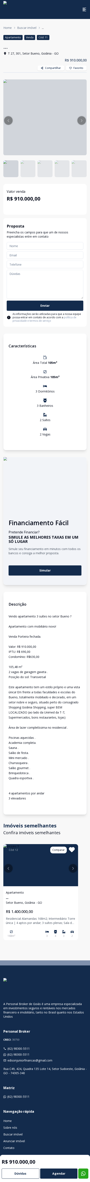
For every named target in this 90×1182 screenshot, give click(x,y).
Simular (45, 570)
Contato (8, 1148)
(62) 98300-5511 (19, 1049)
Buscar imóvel (26, 28)
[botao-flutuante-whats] (83, 1174)
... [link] (43, 28)
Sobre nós (10, 1128)
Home (7, 28)
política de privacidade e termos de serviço (44, 319)
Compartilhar (53, 68)
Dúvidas (20, 1173)
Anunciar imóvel (14, 1141)
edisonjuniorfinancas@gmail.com (30, 1060)
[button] (8, 120)
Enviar (45, 306)
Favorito (78, 68)
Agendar (58, 1173)
